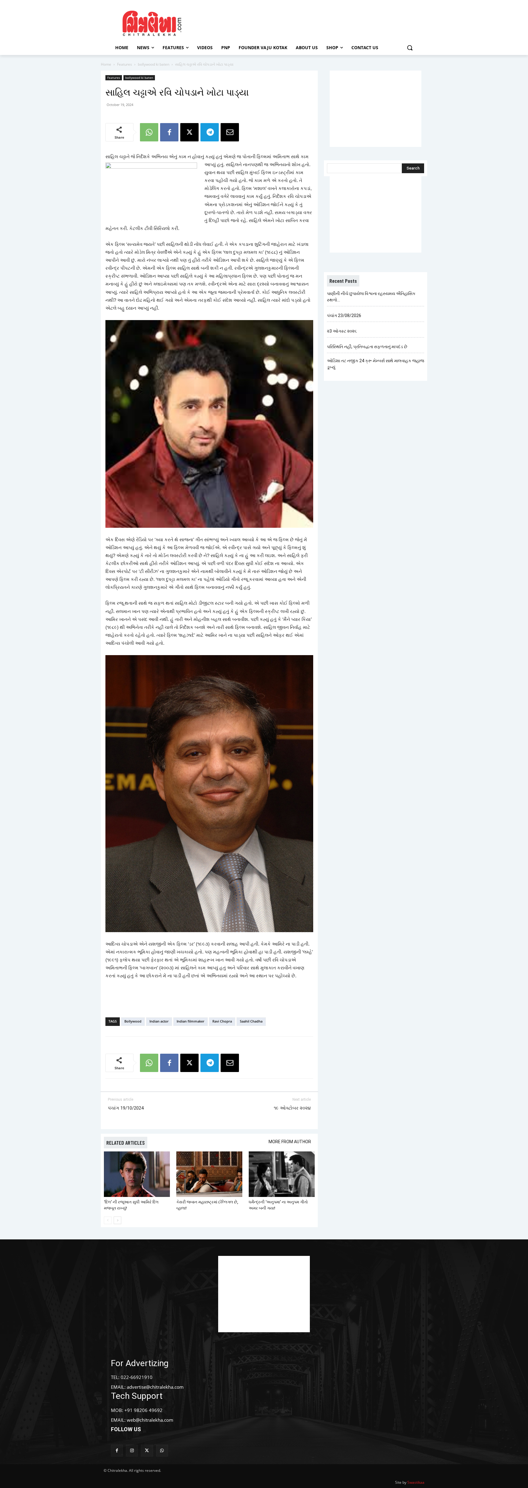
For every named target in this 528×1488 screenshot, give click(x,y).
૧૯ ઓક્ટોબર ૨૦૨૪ (292, 1108)
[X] (189, 132)
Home (106, 64)
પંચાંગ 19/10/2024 (126, 1108)
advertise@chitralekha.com (155, 1387)
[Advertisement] (315, 22)
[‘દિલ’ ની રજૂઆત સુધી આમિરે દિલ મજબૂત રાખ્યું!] (137, 1174)
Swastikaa (415, 1482)
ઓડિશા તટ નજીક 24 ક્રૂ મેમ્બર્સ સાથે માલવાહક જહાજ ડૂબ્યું (375, 364)
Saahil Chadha (251, 1021)
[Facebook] (169, 132)
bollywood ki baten (153, 64)
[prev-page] (108, 1220)
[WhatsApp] (149, 132)
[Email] (230, 132)
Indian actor (159, 1021)
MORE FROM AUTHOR (290, 1141)
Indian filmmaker (190, 1021)
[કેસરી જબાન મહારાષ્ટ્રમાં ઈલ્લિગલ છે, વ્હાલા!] (209, 1174)
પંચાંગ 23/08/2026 (344, 315)
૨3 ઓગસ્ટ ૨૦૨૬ (342, 331)
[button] (409, 47)
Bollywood (132, 1021)
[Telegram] (209, 132)
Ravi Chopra (222, 1021)
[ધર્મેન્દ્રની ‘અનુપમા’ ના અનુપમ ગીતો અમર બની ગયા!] (282, 1174)
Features (124, 64)
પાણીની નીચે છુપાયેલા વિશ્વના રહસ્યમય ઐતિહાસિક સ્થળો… (371, 296)
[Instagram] (132, 1451)
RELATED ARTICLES (125, 1142)
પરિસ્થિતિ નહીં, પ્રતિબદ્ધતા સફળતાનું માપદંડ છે (367, 346)
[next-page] (117, 1220)
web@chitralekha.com (150, 1420)
